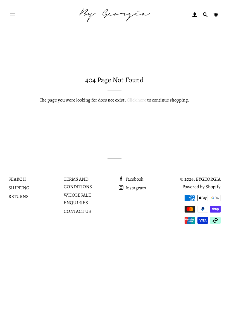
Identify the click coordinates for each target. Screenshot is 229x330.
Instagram (135, 188)
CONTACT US (77, 211)
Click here (136, 100)
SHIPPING (18, 188)
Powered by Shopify (201, 186)
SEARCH (17, 179)
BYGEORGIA (208, 179)
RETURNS (18, 196)
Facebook (134, 179)
